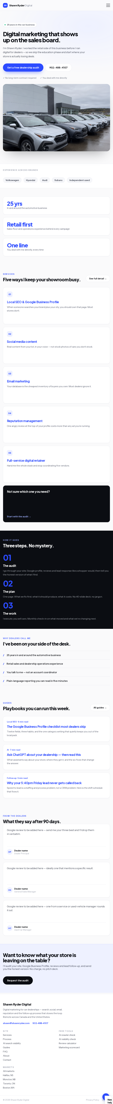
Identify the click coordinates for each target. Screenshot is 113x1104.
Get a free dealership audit (23, 67)
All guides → (100, 707)
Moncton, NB (9, 1079)
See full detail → (98, 278)
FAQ (5, 1051)
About (6, 1055)
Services (7, 1035)
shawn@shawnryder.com (16, 1023)
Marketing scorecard (69, 1047)
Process (7, 1039)
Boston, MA (9, 1087)
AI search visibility (12, 1043)
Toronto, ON (9, 1083)
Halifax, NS (8, 1075)
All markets (8, 1071)
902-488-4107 (58, 67)
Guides (6, 1047)
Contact (7, 1059)
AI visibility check (67, 1039)
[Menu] (108, 5)
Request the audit (18, 980)
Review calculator (67, 1043)
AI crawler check (67, 1035)
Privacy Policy (92, 1100)
